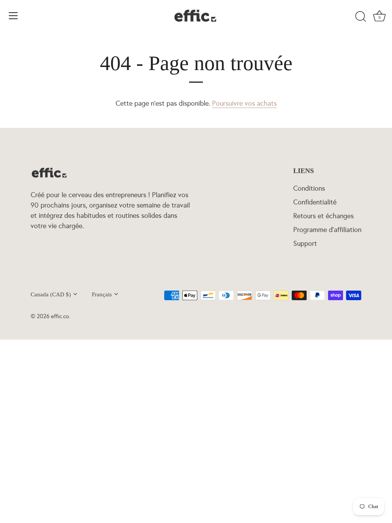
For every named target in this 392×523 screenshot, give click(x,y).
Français (102, 294)
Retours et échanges (323, 216)
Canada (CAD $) (51, 294)
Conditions (309, 188)
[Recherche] (360, 16)
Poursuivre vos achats (244, 103)
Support (305, 243)
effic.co (60, 316)
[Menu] (13, 15)
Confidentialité (314, 202)
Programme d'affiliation (327, 230)
